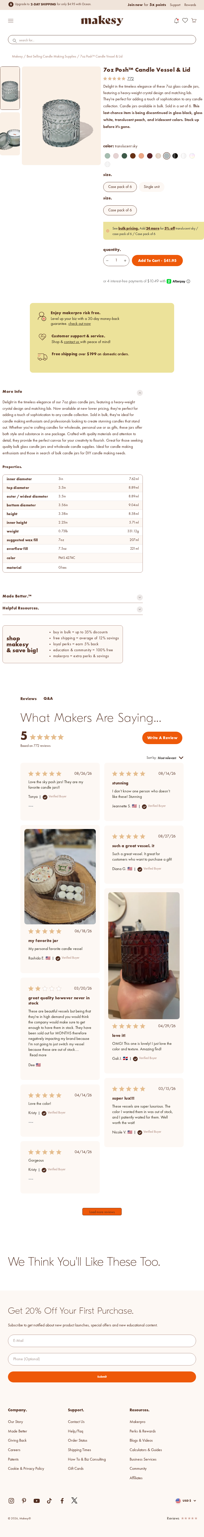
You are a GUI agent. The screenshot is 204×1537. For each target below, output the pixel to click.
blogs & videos (141, 1441)
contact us (72, 342)
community (138, 1469)
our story (15, 1422)
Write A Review (162, 737)
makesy (17, 56)
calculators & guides (146, 1450)
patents (13, 1460)
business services (143, 1460)
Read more (38, 1055)
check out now (79, 324)
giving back (17, 1441)
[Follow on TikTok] (49, 1500)
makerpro (137, 1422)
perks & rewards (143, 1431)
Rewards (190, 5)
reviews (173, 1519)
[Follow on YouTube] (36, 1500)
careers (14, 1450)
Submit (102, 1377)
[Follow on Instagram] (11, 1500)
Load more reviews (102, 1212)
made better (17, 1431)
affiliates (136, 1478)
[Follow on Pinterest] (24, 1500)
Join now (135, 4)
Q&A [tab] (48, 698)
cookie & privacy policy (26, 1469)
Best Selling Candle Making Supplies (51, 56)
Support (175, 5)
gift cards (76, 1469)
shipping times (79, 1450)
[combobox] (102, 40)
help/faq (75, 1431)
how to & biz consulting (87, 1460)
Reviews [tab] (28, 698)
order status (77, 1441)
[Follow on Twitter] (74, 1500)
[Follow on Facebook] (62, 1500)
